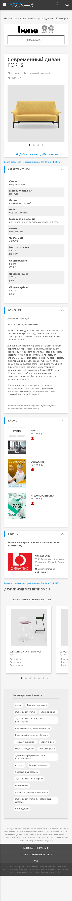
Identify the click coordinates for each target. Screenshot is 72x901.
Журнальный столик (25, 711)
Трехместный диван (25, 741)
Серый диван (47, 741)
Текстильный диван (37, 705)
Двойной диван (48, 711)
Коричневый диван (38, 765)
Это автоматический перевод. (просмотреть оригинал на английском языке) (32, 407)
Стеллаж (19, 765)
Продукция (34, 39)
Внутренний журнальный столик (31, 735)
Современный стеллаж (26, 772)
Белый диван (21, 785)
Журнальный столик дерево (29, 778)
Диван (18, 705)
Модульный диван (24, 748)
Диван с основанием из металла (31, 792)
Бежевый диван (47, 748)
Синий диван (22, 808)
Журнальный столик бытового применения (30, 720)
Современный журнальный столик (32, 728)
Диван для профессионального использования (30, 757)
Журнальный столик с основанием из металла (34, 800)
